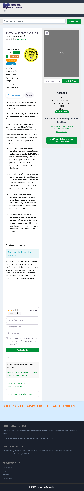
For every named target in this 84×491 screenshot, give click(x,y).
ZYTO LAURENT (22, 375)
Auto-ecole (7, 467)
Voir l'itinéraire (70, 81)
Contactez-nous (47, 438)
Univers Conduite (61, 129)
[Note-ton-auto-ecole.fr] (12, 6)
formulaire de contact (63, 450)
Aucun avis (22, 39)
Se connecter (8, 478)
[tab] (22, 385)
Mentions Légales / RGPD (16, 454)
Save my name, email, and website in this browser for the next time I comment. (23, 341)
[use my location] (59, 81)
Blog (4, 471)
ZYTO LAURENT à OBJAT (22, 33)
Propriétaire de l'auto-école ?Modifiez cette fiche (62, 140)
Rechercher (74, 21)
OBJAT (7, 474)
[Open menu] (5, 10)
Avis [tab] (30, 95)
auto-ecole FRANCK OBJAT (18, 372)
